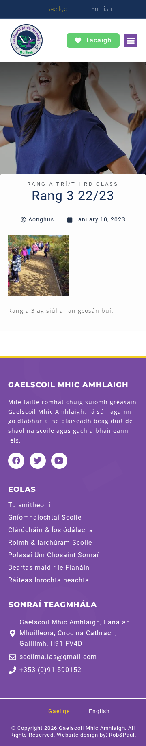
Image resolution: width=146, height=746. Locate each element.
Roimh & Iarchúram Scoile (50, 542)
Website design (77, 735)
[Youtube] (59, 461)
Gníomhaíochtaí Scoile (45, 517)
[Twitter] (38, 461)
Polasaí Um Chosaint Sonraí (53, 555)
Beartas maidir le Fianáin (49, 568)
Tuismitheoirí (29, 505)
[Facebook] (16, 461)
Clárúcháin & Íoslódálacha (50, 530)
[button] (130, 40)
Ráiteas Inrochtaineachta (48, 580)
